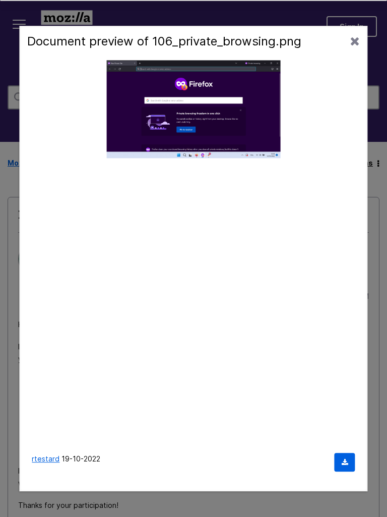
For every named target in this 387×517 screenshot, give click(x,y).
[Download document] (345, 462)
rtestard (45, 458)
